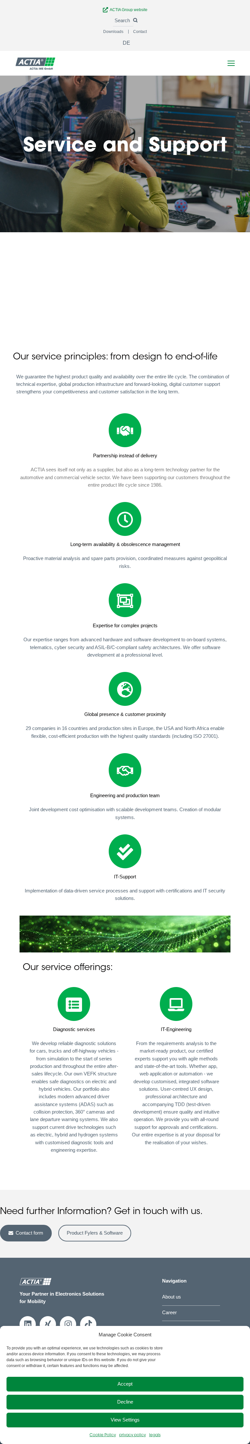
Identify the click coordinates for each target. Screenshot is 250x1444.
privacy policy (132, 1435)
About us (171, 1297)
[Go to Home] (35, 63)
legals (154, 1435)
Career (169, 1312)
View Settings (125, 1419)
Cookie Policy (103, 1435)
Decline (125, 1402)
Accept (125, 1384)
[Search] (135, 20)
